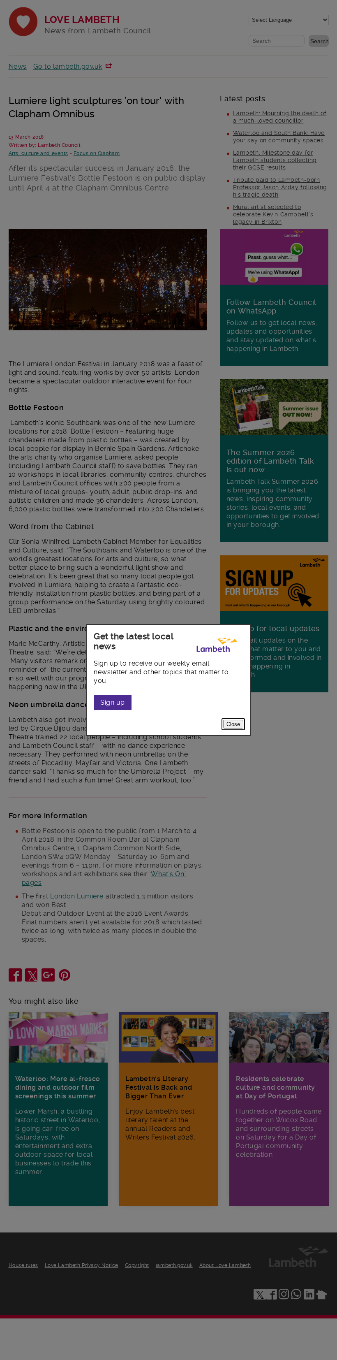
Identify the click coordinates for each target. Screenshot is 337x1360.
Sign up (112, 702)
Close (233, 724)
